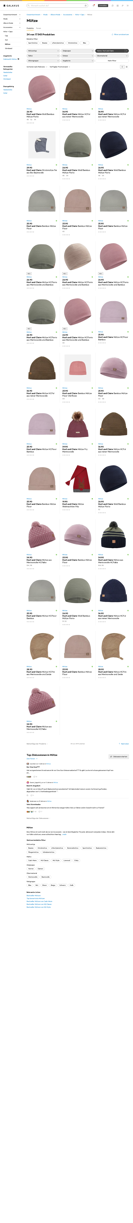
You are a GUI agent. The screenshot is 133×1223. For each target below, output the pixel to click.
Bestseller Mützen (34, 896)
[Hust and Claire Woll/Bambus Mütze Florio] (42, 98)
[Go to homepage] (11, 5)
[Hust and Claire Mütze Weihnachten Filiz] (77, 488)
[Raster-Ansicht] (122, 66)
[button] (56, 109)
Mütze (7, 44)
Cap (6, 36)
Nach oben (125, 744)
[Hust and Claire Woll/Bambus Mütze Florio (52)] (113, 488)
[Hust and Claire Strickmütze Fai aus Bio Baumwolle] (42, 154)
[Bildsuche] (85, 6)
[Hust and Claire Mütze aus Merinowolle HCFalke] (42, 711)
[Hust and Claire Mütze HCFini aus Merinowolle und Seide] (42, 656)
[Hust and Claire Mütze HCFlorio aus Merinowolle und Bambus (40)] (77, 321)
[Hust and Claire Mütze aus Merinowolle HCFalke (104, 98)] (42, 544)
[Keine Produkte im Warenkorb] (127, 5)
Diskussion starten (120, 757)
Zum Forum (31, 759)
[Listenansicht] (126, 66)
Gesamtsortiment (10, 15)
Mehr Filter (112, 61)
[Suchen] (29, 6)
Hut (6, 40)
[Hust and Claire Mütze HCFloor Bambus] (113, 321)
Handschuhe (7, 72)
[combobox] (42, 67)
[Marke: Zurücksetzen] (127, 51)
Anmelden (103, 6)
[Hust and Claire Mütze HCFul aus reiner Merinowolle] (77, 98)
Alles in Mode (8, 23)
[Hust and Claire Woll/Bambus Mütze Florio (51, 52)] (77, 600)
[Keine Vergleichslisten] (117, 5)
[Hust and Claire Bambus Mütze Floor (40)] (77, 210)
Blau (84, 43)
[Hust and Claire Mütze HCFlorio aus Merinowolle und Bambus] (42, 266)
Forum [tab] (38, 28)
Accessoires (7, 27)
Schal (5, 76)
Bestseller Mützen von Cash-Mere (39, 901)
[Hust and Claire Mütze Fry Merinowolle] (77, 433)
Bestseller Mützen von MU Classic (39, 904)
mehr (64, 834)
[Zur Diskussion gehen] (77, 770)
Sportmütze (33, 43)
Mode (5, 19)
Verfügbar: (54, 67)
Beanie (44, 43)
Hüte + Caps (8, 32)
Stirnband (8, 48)
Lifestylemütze (58, 43)
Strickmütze (72, 43)
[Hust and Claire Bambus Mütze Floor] (42, 210)
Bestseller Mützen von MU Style (39, 907)
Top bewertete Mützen (36, 898)
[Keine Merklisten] (122, 5)
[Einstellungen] (93, 5)
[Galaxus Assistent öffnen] (112, 5)
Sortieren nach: (32, 67)
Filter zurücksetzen (121, 34)
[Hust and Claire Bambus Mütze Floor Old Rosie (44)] (77, 377)
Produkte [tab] (30, 28)
